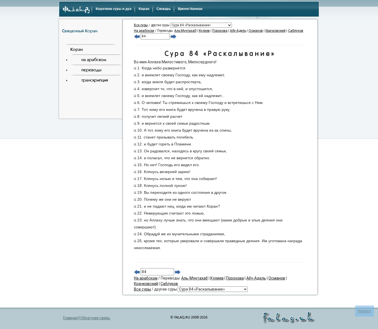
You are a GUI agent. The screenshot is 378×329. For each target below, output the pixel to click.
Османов (255, 31)
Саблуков (295, 31)
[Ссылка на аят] (135, 68)
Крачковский (275, 31)
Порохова (219, 31)
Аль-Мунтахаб (185, 31)
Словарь (164, 9)
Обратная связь (95, 318)
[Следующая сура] (174, 36)
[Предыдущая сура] (137, 36)
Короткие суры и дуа (113, 9)
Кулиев (204, 31)
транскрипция (94, 80)
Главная (70, 318)
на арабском (93, 59)
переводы (91, 69)
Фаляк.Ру (76, 10)
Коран (144, 9)
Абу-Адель (238, 31)
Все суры (141, 25)
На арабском (144, 31)
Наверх (364, 311)
